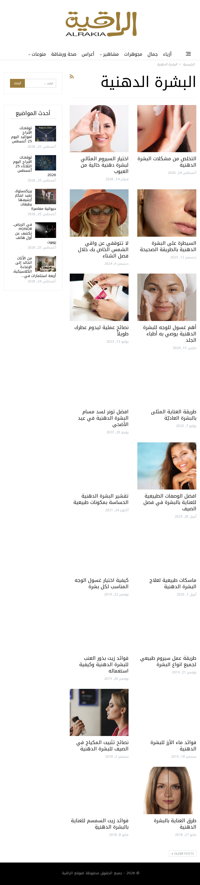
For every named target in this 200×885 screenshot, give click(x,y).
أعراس (88, 54)
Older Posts (183, 853)
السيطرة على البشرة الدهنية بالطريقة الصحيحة (168, 246)
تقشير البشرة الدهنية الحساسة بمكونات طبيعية (101, 499)
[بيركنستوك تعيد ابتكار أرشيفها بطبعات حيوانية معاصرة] (45, 196)
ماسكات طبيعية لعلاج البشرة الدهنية (173, 583)
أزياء (167, 54)
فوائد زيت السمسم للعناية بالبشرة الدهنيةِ (100, 824)
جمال (153, 54)
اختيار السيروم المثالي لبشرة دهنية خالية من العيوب (105, 165)
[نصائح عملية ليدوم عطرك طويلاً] (99, 297)
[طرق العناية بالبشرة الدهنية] (166, 790)
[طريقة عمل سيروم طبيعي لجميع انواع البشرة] (166, 628)
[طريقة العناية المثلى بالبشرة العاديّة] (166, 381)
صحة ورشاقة (63, 54)
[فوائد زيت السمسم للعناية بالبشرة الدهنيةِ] (99, 790)
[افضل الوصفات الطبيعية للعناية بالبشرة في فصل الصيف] (166, 466)
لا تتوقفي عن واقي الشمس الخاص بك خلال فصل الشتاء (103, 249)
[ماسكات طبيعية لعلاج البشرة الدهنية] (166, 550)
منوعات (39, 54)
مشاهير (111, 54)
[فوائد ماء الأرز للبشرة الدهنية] (166, 712)
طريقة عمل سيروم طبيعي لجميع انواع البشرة (168, 661)
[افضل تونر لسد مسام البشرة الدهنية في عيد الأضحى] (99, 381)
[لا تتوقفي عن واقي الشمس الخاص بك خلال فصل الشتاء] (99, 212)
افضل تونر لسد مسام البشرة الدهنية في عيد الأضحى (103, 418)
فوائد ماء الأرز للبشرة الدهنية (173, 745)
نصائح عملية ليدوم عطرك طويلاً (101, 330)
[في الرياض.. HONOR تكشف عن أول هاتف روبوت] (45, 230)
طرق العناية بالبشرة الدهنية (175, 824)
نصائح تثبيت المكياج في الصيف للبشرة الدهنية (102, 745)
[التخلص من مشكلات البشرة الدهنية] (166, 128)
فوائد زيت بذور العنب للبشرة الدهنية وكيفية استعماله (104, 664)
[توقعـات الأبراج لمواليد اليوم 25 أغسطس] (45, 133)
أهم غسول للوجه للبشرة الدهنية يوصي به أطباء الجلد (169, 334)
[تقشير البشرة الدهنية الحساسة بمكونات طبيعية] (99, 466)
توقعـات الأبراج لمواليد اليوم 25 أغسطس (21, 135)
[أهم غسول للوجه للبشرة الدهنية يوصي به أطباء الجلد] (166, 297)
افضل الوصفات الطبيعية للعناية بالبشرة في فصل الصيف (169, 502)
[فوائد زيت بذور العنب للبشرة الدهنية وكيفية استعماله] (99, 628)
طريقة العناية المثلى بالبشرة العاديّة (173, 415)
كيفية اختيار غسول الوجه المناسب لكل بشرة (102, 583)
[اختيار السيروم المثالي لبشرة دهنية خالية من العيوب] (99, 128)
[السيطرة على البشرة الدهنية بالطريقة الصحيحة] (166, 212)
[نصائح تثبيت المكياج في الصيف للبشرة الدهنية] (99, 712)
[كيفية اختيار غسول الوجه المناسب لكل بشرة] (99, 550)
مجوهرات (133, 54)
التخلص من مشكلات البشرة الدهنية (167, 162)
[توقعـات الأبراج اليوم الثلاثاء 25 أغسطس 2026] (45, 163)
